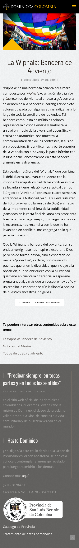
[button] (74, 7)
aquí (25, 475)
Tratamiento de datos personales (27, 534)
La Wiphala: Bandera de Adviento (27, 339)
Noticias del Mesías (17, 346)
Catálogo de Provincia (19, 526)
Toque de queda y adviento (23, 353)
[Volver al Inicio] (30, 7)
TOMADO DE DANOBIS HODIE (39, 302)
